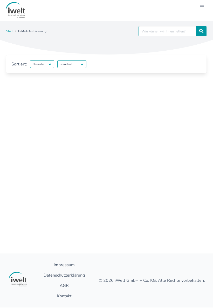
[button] (202, 7)
